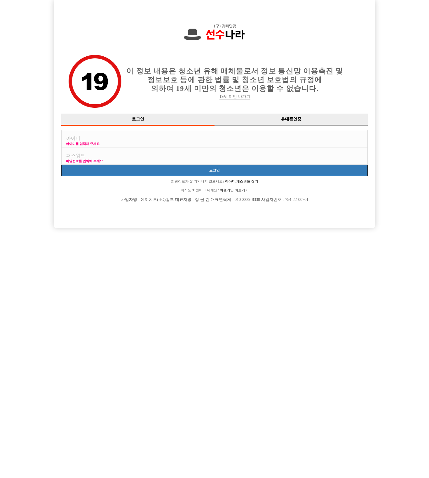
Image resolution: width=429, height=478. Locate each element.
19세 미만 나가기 (234, 96)
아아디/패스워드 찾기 (241, 181)
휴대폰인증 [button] (291, 119)
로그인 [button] (138, 119)
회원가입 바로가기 (234, 190)
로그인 (214, 170)
